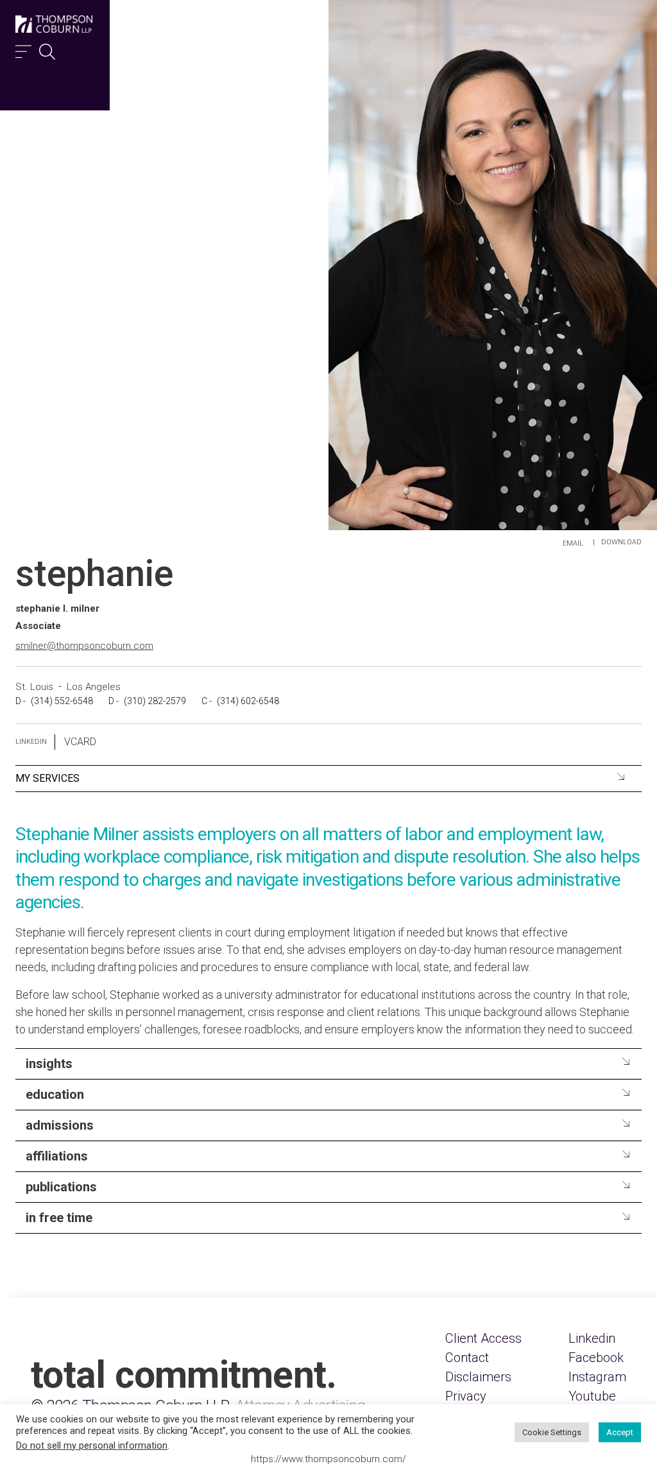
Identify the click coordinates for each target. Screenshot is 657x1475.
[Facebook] (596, 1357)
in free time (59, 1217)
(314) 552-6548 (62, 701)
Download (621, 542)
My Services (47, 778)
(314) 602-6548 (248, 701)
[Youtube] (592, 1396)
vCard (80, 742)
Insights (49, 1063)
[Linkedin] (591, 1338)
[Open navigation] (23, 48)
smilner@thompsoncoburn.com (84, 645)
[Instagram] (597, 1376)
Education (55, 1094)
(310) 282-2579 (155, 701)
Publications (61, 1187)
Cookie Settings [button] (551, 1432)
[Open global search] (47, 48)
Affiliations (57, 1156)
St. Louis (35, 687)
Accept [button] (619, 1432)
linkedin (31, 742)
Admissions (60, 1125)
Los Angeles (94, 687)
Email (573, 543)
